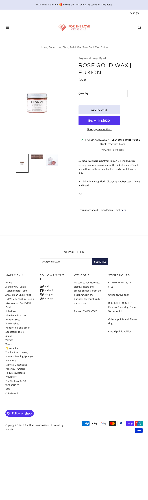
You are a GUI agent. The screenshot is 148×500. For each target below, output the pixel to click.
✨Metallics (11, 348)
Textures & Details (15, 373)
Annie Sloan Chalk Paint (18, 295)
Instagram (48, 294)
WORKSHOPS (12, 385)
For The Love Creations (37, 425)
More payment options (99, 129)
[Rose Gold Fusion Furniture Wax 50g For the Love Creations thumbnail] (22, 163)
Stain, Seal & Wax (72, 47)
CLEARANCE (11, 393)
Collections (55, 47)
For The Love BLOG (15, 381)
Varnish (9, 340)
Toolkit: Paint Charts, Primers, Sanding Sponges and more (19, 357)
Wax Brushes (12, 323)
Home (43, 47)
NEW (7, 389)
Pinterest (48, 298)
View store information (112, 149)
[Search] (139, 28)
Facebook (48, 290)
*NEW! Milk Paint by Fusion (19, 299)
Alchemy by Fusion (15, 287)
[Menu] (7, 27)
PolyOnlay (11, 377)
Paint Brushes (12, 319)
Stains (8, 336)
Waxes (8, 344)
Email (46, 286)
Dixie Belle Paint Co (15, 315)
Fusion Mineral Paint (92, 58)
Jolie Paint (11, 311)
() (134, 13)
